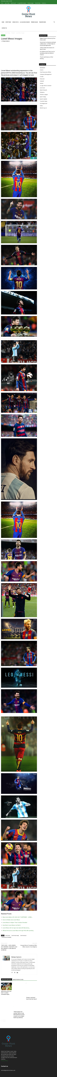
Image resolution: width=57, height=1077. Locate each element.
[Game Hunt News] (28, 11)
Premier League (31, 3)
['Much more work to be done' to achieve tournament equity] (6, 986)
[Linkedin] (18, 973)
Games (41, 83)
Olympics (42, 92)
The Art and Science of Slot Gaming (46, 57)
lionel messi (7, 935)
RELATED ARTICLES (6, 979)
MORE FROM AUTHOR (18, 979)
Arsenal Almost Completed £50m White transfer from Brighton (28, 946)
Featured (42, 79)
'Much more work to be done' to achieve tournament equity (6, 993)
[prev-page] (2, 1021)
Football (13, 33)
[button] (54, 22)
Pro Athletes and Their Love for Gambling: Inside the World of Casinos (47, 53)
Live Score (42, 87)
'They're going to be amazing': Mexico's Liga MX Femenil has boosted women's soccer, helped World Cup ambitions (19, 1014)
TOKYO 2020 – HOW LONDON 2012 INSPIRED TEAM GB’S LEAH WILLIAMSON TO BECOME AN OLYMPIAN (9, 948)
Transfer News (37, 3)
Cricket (41, 76)
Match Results (43, 90)
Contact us (44, 3)
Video (41, 105)
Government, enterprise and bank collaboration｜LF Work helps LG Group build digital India (48, 44)
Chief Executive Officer (45, 72)
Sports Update (43, 99)
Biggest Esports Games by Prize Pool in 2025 (47, 39)
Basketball (42, 67)
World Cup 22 (13, 3)
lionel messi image (15, 935)
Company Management (46, 74)
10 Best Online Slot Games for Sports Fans (47, 48)
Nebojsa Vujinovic (6, 41)
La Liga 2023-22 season (21, 3)
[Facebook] (12, 973)
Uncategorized (43, 103)
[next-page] (4, 1021)
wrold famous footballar (6, 937)
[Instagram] (15, 973)
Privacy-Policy (4, 1060)
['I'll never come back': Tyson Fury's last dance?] (31, 989)
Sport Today (7, 3)
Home (2, 3)
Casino (41, 70)
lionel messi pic (23, 935)
